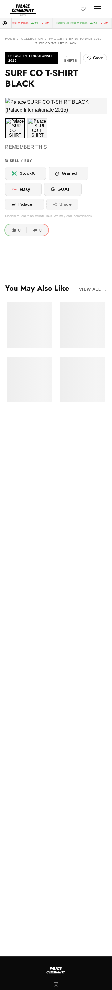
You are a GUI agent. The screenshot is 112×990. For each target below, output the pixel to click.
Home (10, 38)
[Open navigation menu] (97, 9)
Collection (32, 38)
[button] (56, 106)
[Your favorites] (83, 8)
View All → (93, 289)
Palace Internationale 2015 (75, 38)
